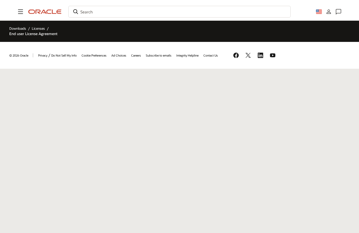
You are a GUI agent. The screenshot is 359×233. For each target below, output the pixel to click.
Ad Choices (118, 55)
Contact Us (210, 55)
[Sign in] (329, 12)
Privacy (42, 55)
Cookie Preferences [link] (94, 55)
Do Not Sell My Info (64, 55)
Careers (136, 55)
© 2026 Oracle (18, 55)
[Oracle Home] (45, 12)
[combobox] (179, 12)
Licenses (38, 28)
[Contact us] (338, 12)
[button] (20, 12)
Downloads (17, 28)
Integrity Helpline (187, 55)
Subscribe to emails (158, 55)
